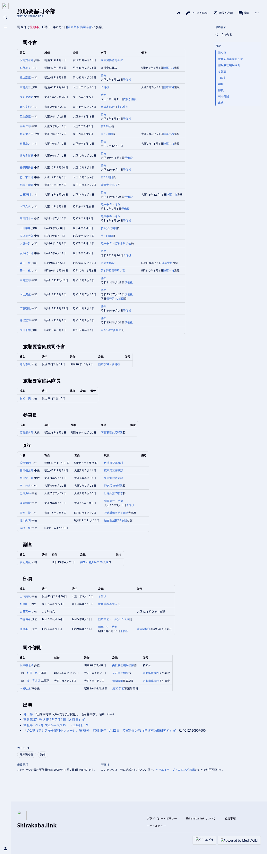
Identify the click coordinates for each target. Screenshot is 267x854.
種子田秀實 (26, 167)
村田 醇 (32, 673)
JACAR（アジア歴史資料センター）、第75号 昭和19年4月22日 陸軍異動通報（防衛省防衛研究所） (100, 730)
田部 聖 (25, 513)
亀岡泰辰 (25, 364)
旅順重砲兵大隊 (107, 604)
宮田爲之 (25, 143)
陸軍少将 (103, 364)
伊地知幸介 (26, 60)
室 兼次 (25, 485)
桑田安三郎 (26, 478)
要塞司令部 (26, 754)
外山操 (28, 714)
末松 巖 (25, 528)
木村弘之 (25, 688)
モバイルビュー (156, 826)
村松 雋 (25, 398)
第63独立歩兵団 (111, 330)
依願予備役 (130, 99)
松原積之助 (26, 665)
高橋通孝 (25, 619)
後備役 (116, 364)
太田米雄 (25, 330)
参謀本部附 (108, 107)
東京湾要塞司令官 (112, 60)
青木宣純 (25, 107)
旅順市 (34, 27)
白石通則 (25, 194)
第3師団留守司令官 (113, 270)
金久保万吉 (26, 134)
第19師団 (107, 177)
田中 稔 (25, 270)
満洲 (43, 754)
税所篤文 (25, 67)
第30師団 (118, 688)
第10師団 (107, 134)
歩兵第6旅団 (109, 228)
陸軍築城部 (144, 629)
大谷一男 (25, 243)
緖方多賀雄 (26, 155)
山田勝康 (25, 228)
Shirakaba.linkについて (201, 818)
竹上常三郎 (26, 177)
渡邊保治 (25, 463)
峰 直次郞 (33, 680)
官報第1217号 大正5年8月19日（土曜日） (54, 725)
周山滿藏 (25, 294)
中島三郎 (25, 280)
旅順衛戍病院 (151, 673)
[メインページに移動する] (5, 6)
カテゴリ (22, 748)
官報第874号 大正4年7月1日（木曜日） (52, 719)
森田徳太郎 (26, 470)
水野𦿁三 (25, 604)
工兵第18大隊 (120, 619)
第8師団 (106, 126)
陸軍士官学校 (109, 185)
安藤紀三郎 (26, 253)
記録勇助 (25, 493)
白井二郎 (25, 126)
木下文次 (25, 206)
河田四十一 (26, 218)
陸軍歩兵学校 (123, 243)
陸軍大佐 (109, 501)
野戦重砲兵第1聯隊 (116, 513)
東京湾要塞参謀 (113, 470)
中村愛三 (25, 87)
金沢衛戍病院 (120, 673)
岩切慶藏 (25, 562)
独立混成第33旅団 (115, 520)
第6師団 (117, 681)
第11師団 (107, 236)
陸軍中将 (168, 67)
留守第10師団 (115, 298)
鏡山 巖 (25, 263)
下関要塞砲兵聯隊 (112, 432)
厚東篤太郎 (26, 236)
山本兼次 (25, 596)
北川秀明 (25, 520)
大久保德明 (26, 97)
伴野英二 (25, 629)
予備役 (127, 79)
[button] (238, 53)
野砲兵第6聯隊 (113, 485)
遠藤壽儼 (25, 503)
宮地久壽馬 (26, 185)
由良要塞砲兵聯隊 (123, 665)
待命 (103, 75)
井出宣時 (25, 320)
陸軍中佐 (103, 619)
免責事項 (230, 818)
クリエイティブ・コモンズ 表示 (175, 769)
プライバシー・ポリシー (162, 818)
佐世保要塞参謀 (113, 463)
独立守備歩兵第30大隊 (94, 562)
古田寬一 (25, 611)
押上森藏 (25, 77)
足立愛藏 (25, 116)
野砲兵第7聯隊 (113, 493)
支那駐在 (122, 107)
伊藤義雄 (25, 308)
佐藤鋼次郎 (26, 432)
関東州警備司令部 (79, 27)
